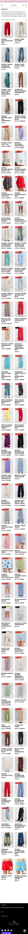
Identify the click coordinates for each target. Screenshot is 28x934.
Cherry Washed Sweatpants (21, 319)
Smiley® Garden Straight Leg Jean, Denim (21, 244)
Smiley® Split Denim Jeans (19, 65)
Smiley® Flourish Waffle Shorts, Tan (7, 169)
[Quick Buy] (11, 35)
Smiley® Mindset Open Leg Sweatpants (6, 118)
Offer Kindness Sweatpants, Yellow (6, 426)
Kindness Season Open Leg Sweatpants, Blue (6, 374)
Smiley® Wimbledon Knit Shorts (19, 650)
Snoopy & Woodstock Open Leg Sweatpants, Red (19, 346)
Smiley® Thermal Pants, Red (7, 41)
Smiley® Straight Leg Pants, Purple (6, 451)
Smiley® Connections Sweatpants (6, 701)
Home (2, 20)
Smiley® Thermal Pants (7, 774)
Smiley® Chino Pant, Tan (6, 143)
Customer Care (4, 916)
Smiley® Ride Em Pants (19, 40)
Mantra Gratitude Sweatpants (19, 144)
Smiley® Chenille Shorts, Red (21, 194)
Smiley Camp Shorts (6, 876)
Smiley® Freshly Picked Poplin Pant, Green (7, 270)
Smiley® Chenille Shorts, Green (21, 576)
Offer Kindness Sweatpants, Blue (6, 401)
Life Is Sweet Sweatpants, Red (19, 426)
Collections (7, 20)
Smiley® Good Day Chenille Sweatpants (6, 477)
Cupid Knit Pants (19, 725)
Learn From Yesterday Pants (5, 650)
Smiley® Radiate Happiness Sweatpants (19, 676)
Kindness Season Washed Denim (7, 851)
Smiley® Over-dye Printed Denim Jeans (20, 502)
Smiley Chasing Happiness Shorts (20, 877)
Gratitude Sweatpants (5, 824)
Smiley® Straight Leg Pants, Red (6, 800)
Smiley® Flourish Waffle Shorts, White (20, 169)
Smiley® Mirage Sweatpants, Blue (20, 295)
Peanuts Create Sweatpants (21, 623)
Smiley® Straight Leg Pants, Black (19, 451)
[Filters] (26, 20)
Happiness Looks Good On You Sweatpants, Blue (20, 374)
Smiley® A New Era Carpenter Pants (6, 750)
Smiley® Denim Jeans (20, 526)
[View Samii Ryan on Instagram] (2, 930)
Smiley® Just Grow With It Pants (6, 320)
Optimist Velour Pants (7, 551)
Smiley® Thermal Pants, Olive (7, 527)
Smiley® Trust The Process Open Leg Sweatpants (6, 92)
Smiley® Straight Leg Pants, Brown (20, 775)
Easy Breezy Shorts (5, 600)
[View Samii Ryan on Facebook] (8, 930)
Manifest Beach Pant (7, 674)
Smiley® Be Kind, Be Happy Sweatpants (20, 91)
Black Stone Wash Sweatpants (19, 750)
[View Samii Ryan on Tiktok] (5, 930)
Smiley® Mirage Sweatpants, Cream (7, 295)
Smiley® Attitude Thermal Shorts (7, 576)
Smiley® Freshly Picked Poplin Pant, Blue (20, 270)
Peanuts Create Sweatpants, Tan (7, 345)
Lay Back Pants (20, 700)
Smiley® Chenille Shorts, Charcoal (7, 194)
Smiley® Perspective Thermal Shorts (20, 219)
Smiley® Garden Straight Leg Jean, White (7, 244)
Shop (2, 911)
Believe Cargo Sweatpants (20, 476)
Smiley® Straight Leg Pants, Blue (19, 800)
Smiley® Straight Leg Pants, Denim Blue (20, 851)
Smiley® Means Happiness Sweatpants (7, 66)
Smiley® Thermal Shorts (20, 551)
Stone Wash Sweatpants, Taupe (6, 219)
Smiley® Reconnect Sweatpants (5, 502)
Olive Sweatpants (5, 725)
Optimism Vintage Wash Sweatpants (20, 825)
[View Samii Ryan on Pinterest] (11, 930)
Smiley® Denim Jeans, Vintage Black (20, 117)
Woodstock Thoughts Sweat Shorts (6, 624)
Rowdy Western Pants (21, 600)
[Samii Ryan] (14, 5)
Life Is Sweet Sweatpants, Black (19, 401)
